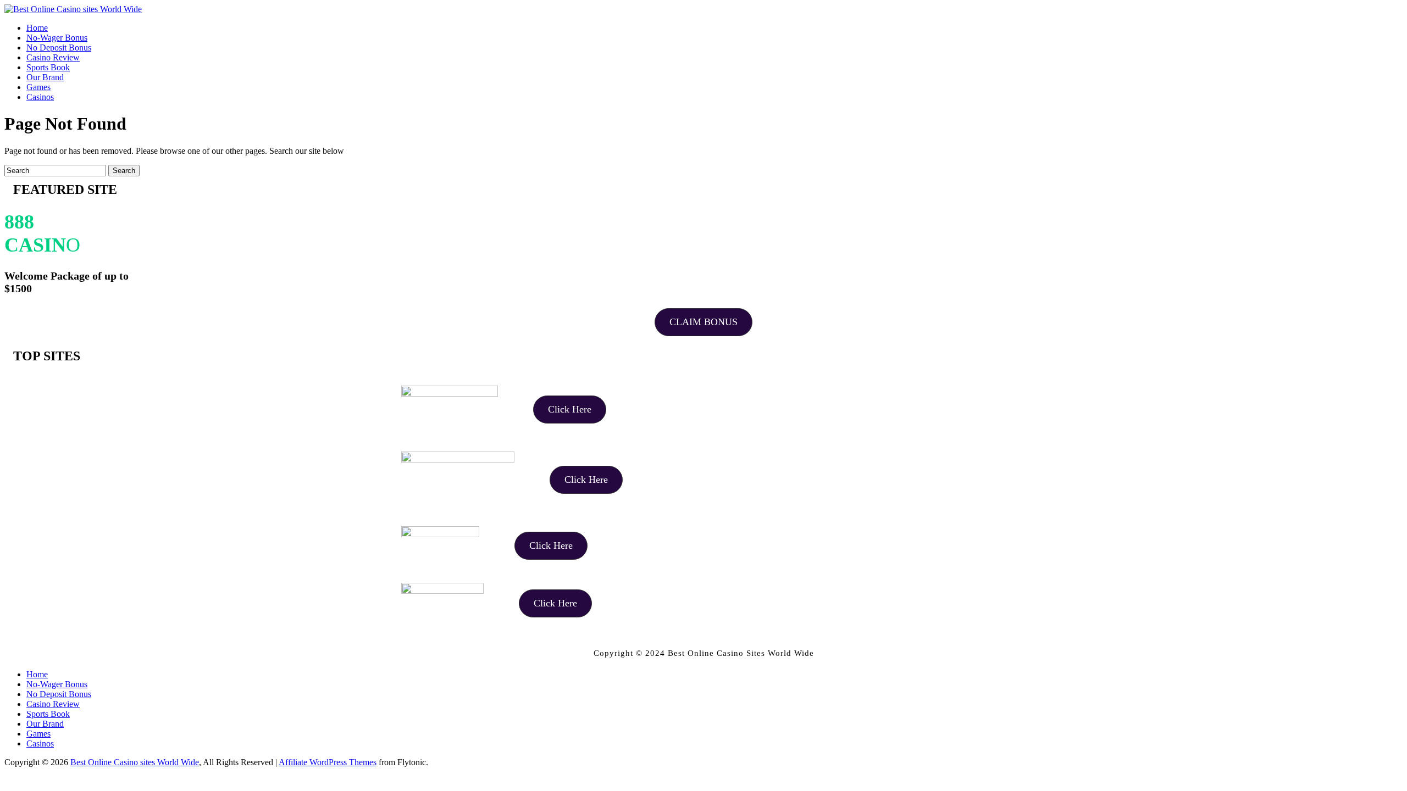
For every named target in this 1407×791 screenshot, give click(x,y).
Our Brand (45, 723)
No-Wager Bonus (56, 684)
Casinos (40, 743)
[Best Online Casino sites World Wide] (73, 9)
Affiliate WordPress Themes (327, 762)
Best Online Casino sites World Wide (134, 762)
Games (38, 733)
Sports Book (48, 713)
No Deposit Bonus (58, 694)
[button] (703, 322)
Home (37, 674)
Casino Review (53, 704)
